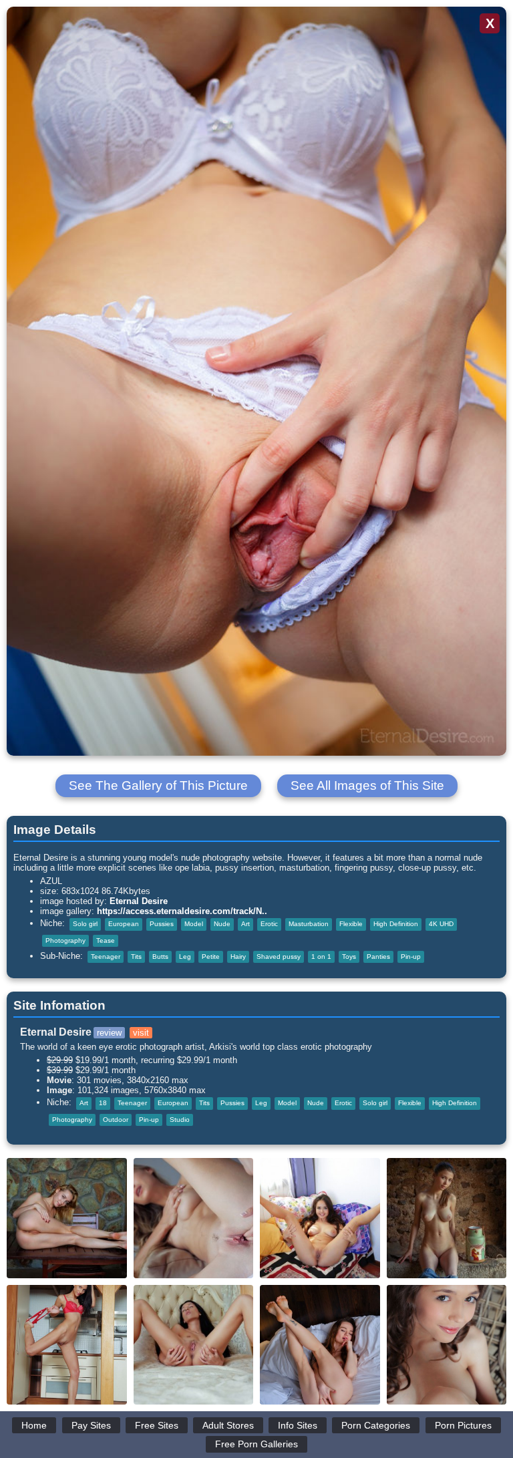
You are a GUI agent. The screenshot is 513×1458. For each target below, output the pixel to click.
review (109, 1033)
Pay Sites (91, 1425)
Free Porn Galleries (256, 1444)
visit (141, 1033)
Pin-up (411, 956)
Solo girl (85, 923)
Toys (349, 956)
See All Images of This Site (367, 785)
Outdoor (115, 1119)
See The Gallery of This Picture (158, 785)
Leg (185, 956)
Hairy (238, 956)
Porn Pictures (463, 1425)
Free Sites (156, 1425)
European (123, 923)
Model (193, 923)
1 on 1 (321, 956)
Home (34, 1425)
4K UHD (441, 923)
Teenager (105, 956)
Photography (65, 940)
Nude (222, 923)
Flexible (351, 923)
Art (245, 923)
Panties (378, 956)
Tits (136, 956)
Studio (180, 1119)
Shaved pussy (278, 956)
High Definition (395, 923)
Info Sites (297, 1425)
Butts (160, 956)
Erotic (269, 923)
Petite (211, 956)
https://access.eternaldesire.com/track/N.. (182, 911)
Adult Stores (228, 1425)
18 (103, 1103)
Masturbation (309, 923)
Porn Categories (375, 1425)
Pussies (162, 923)
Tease (105, 940)
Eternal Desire (139, 901)
